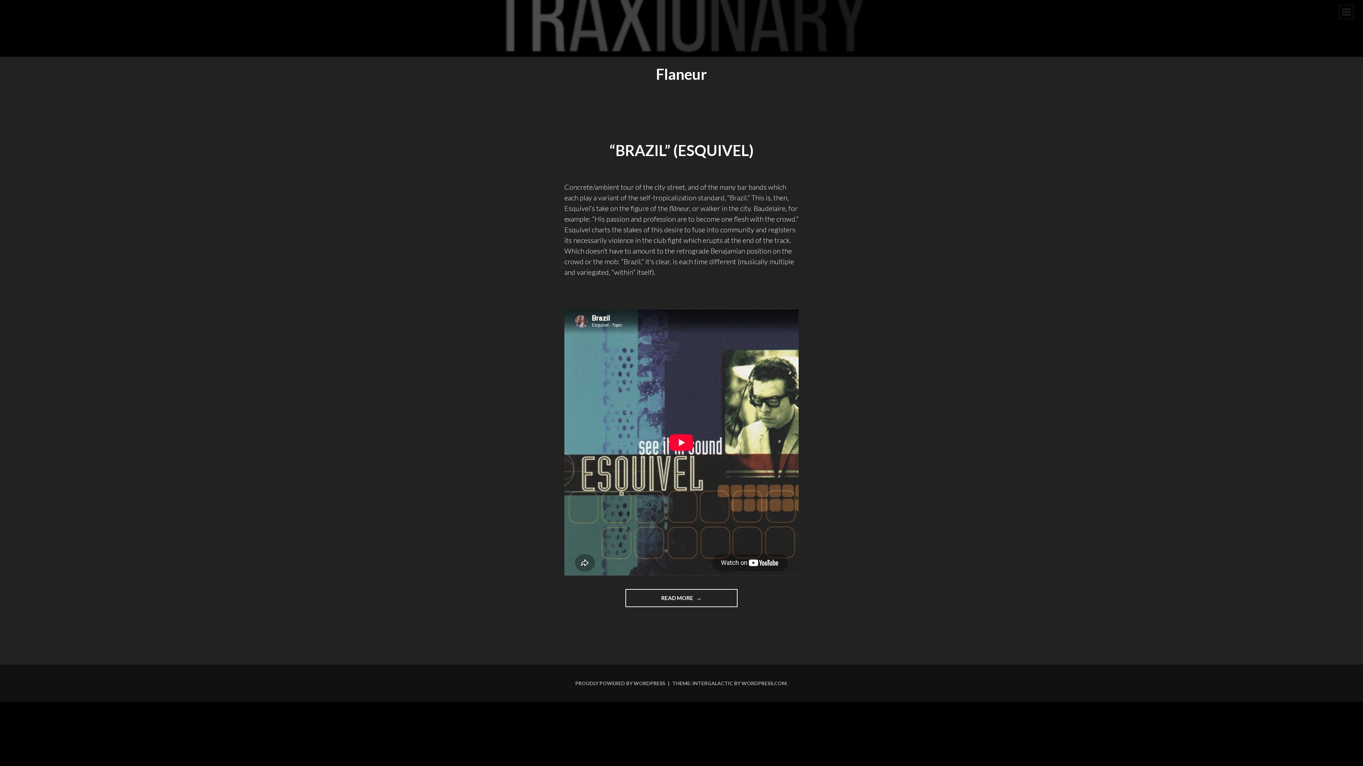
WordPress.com (764, 683)
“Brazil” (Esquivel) (681, 150)
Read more (693, 600)
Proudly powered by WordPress (620, 683)
